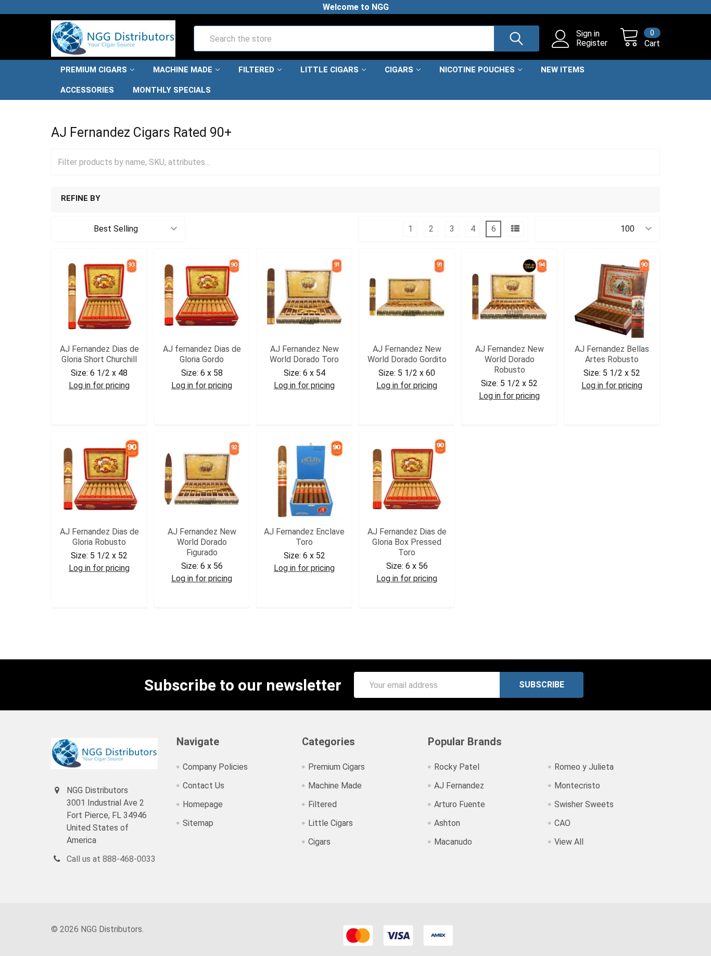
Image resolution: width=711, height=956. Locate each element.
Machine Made (182, 69)
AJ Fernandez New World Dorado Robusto (509, 359)
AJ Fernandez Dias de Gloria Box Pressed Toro (407, 542)
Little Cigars (329, 69)
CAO (562, 823)
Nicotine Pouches (477, 69)
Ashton (447, 823)
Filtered (256, 69)
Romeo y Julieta (584, 767)
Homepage (203, 804)
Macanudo (453, 842)
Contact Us (203, 786)
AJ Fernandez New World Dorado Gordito (407, 354)
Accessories (87, 90)
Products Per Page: (577, 229)
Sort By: (72, 229)
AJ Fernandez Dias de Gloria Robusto (99, 537)
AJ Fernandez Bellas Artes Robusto (612, 354)
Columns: (381, 229)
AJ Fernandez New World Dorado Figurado (202, 542)
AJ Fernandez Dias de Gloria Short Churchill (99, 354)
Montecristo (577, 786)
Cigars (399, 69)
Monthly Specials (172, 90)
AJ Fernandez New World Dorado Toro (304, 354)
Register (591, 43)
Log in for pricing (99, 385)
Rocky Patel (456, 767)
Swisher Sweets (584, 804)
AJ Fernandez (459, 786)
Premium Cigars (93, 69)
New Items (563, 69)
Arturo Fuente (459, 804)
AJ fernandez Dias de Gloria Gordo (202, 354)
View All (568, 842)
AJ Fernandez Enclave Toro (304, 537)
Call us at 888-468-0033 (111, 859)
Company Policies (215, 767)
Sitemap (198, 823)
